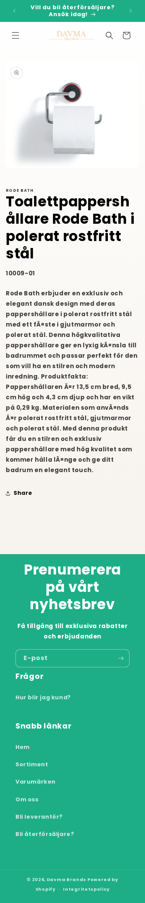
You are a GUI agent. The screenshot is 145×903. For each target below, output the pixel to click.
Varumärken (35, 782)
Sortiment (31, 764)
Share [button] (23, 493)
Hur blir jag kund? (43, 697)
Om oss (27, 799)
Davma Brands (66, 879)
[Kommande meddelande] (130, 10)
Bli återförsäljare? (44, 834)
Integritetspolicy (86, 889)
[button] (15, 35)
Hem (22, 747)
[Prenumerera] (120, 658)
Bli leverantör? (39, 817)
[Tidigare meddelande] (14, 10)
